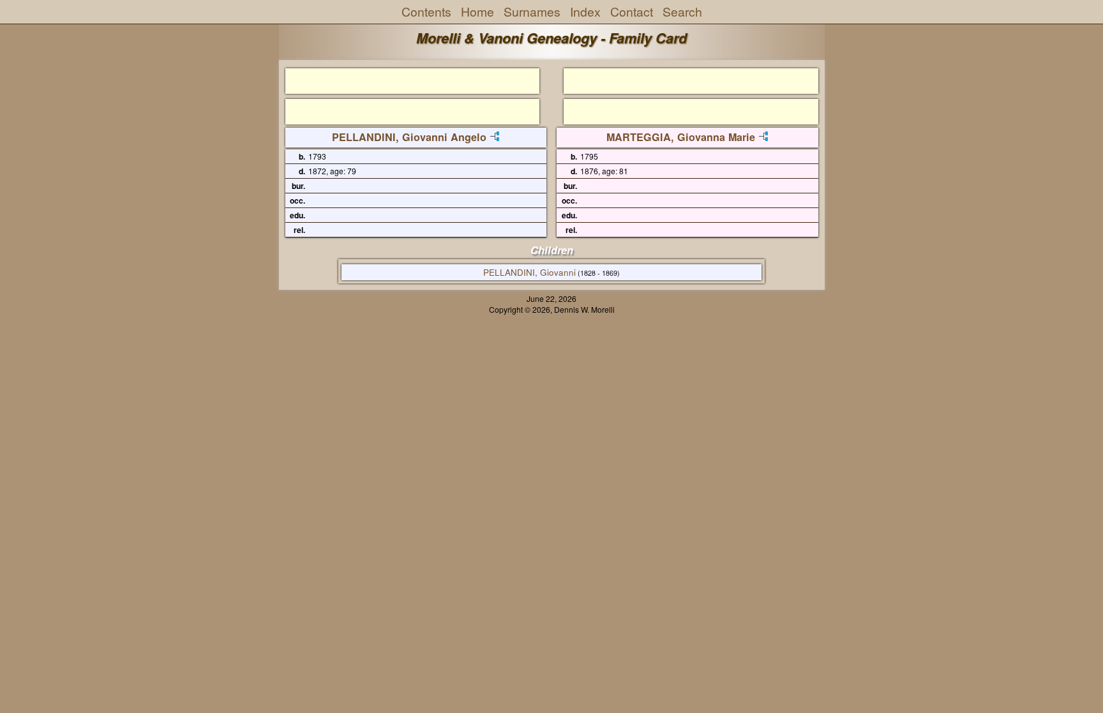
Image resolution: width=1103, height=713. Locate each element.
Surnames (532, 11)
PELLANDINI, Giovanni (529, 272)
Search (682, 11)
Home (477, 11)
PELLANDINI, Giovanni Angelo (409, 137)
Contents (426, 11)
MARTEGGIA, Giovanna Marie (680, 137)
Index (585, 11)
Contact (631, 11)
